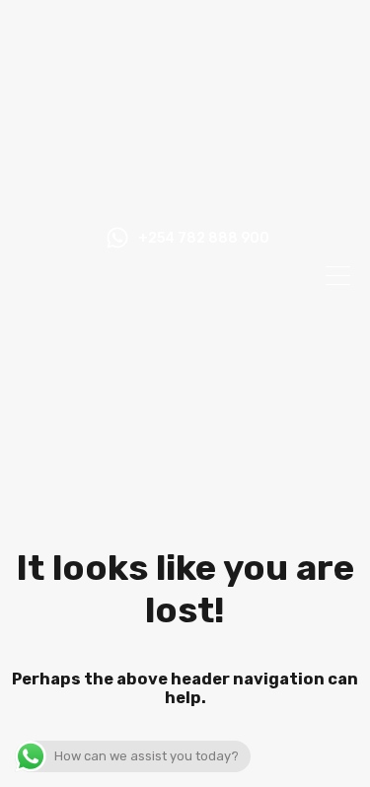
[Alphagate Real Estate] (185, 195)
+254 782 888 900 (203, 239)
